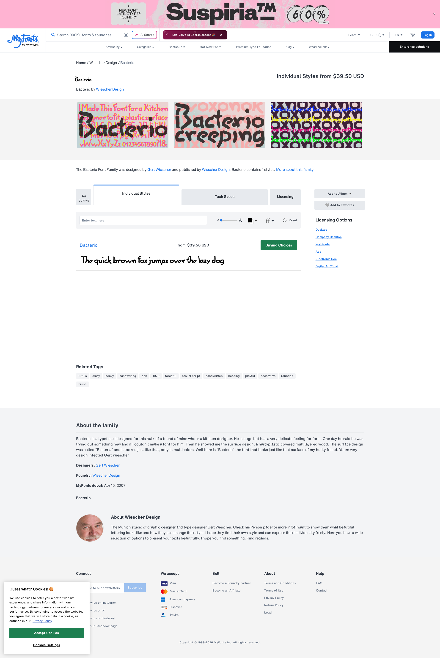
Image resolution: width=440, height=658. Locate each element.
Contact (321, 590)
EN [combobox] (397, 35)
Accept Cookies (46, 632)
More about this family (295, 169)
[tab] (83, 197)
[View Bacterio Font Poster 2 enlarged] (219, 125)
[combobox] (103, 34)
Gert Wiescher (159, 169)
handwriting (127, 376)
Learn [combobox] (352, 35)
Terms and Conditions (280, 583)
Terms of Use (273, 590)
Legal (268, 612)
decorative (268, 376)
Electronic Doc (326, 259)
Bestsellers (177, 47)
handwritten (214, 376)
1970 (156, 376)
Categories (144, 47)
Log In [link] (428, 35)
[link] (52, 34)
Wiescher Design (103, 62)
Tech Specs (225, 196)
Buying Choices (278, 245)
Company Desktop (329, 237)
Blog (289, 47)
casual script (191, 376)
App (318, 251)
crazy (96, 376)
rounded (287, 376)
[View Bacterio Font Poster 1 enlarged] (122, 125)
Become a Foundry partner (231, 583)
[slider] (228, 220)
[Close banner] (221, 35)
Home (81, 62)
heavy (109, 376)
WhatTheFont (318, 47)
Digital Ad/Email (327, 266)
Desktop (321, 229)
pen (144, 376)
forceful (170, 376)
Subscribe (135, 587)
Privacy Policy (274, 598)
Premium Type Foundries (253, 47)
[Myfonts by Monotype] (23, 41)
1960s (82, 376)
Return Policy (273, 605)
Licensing (285, 196)
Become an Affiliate (226, 590)
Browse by (113, 47)
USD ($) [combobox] (375, 35)
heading (234, 376)
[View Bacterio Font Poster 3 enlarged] (316, 125)
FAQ (319, 583)
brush (82, 384)
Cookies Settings (46, 645)
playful (250, 376)
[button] (434, 14)
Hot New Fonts (210, 47)
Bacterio (88, 245)
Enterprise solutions (414, 46)
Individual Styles (136, 193)
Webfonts (323, 244)
